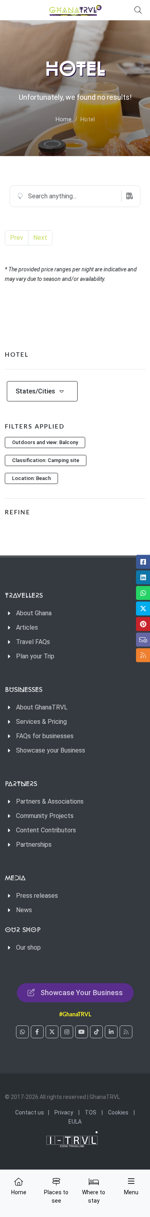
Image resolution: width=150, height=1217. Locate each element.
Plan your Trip (35, 656)
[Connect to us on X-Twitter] (52, 1031)
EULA (75, 1121)
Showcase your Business (50, 750)
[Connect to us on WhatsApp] (22, 1031)
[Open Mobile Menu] (131, 1181)
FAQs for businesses (45, 736)
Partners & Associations (50, 801)
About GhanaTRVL (42, 707)
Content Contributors (46, 830)
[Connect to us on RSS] (126, 1031)
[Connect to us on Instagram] (66, 1031)
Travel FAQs (33, 642)
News (24, 910)
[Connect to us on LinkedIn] (111, 1031)
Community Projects (45, 816)
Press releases (37, 895)
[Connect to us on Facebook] (37, 1031)
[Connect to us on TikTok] (96, 1031)
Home (64, 119)
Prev (16, 237)
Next (40, 237)
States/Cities (35, 391)
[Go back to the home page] (75, 10)
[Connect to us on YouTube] (81, 1031)
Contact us (29, 1112)
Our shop (28, 947)
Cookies (118, 1112)
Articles (27, 627)
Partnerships (34, 844)
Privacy (63, 1112)
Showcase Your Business (81, 992)
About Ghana (34, 613)
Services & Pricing (41, 721)
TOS (90, 1112)
